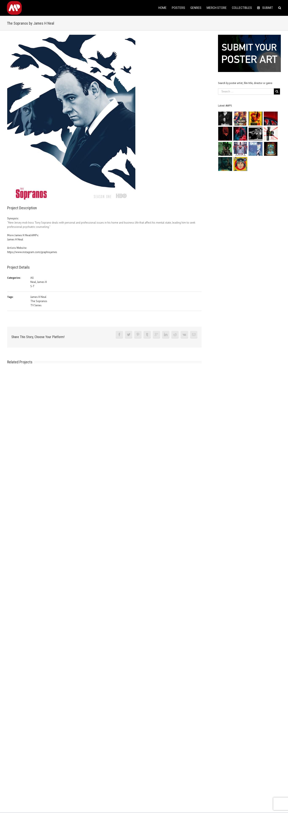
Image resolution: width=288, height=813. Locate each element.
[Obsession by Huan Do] (271, 118)
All (32, 278)
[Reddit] (175, 334)
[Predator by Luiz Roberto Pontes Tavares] (225, 148)
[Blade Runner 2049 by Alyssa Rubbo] (225, 164)
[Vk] (184, 334)
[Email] (193, 334)
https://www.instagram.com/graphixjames (32, 252)
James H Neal (15, 239)
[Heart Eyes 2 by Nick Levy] (240, 133)
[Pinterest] (137, 334)
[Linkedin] (165, 334)
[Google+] (156, 334)
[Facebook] (119, 334)
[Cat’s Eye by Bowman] (271, 148)
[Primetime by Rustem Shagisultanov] (255, 148)
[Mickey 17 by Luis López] (240, 164)
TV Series (36, 305)
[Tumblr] (147, 334)
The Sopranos (38, 301)
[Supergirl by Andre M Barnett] (225, 133)
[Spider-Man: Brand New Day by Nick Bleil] (240, 148)
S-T (32, 286)
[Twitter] (128, 334)
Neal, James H (38, 282)
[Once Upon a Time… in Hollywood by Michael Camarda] (240, 118)
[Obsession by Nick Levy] (255, 118)
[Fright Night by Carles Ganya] (255, 133)
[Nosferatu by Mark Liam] (225, 118)
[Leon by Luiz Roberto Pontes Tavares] (271, 133)
